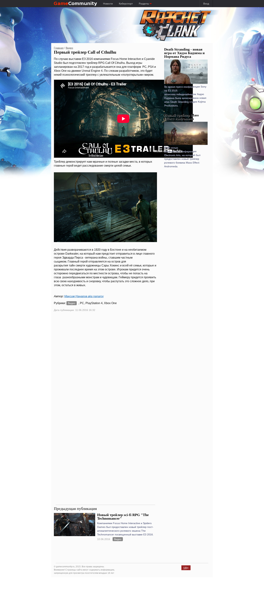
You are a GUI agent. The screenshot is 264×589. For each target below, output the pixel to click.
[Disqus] (105, 362)
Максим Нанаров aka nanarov (84, 296)
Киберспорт (126, 3)
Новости (108, 3)
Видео (69, 47)
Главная (59, 47)
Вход (206, 3)
